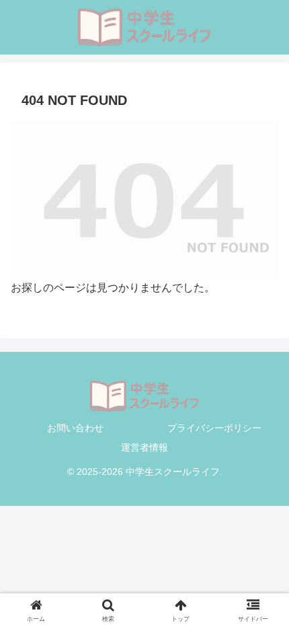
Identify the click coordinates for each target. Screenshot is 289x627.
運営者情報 (144, 447)
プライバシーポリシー (214, 427)
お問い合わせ (75, 427)
